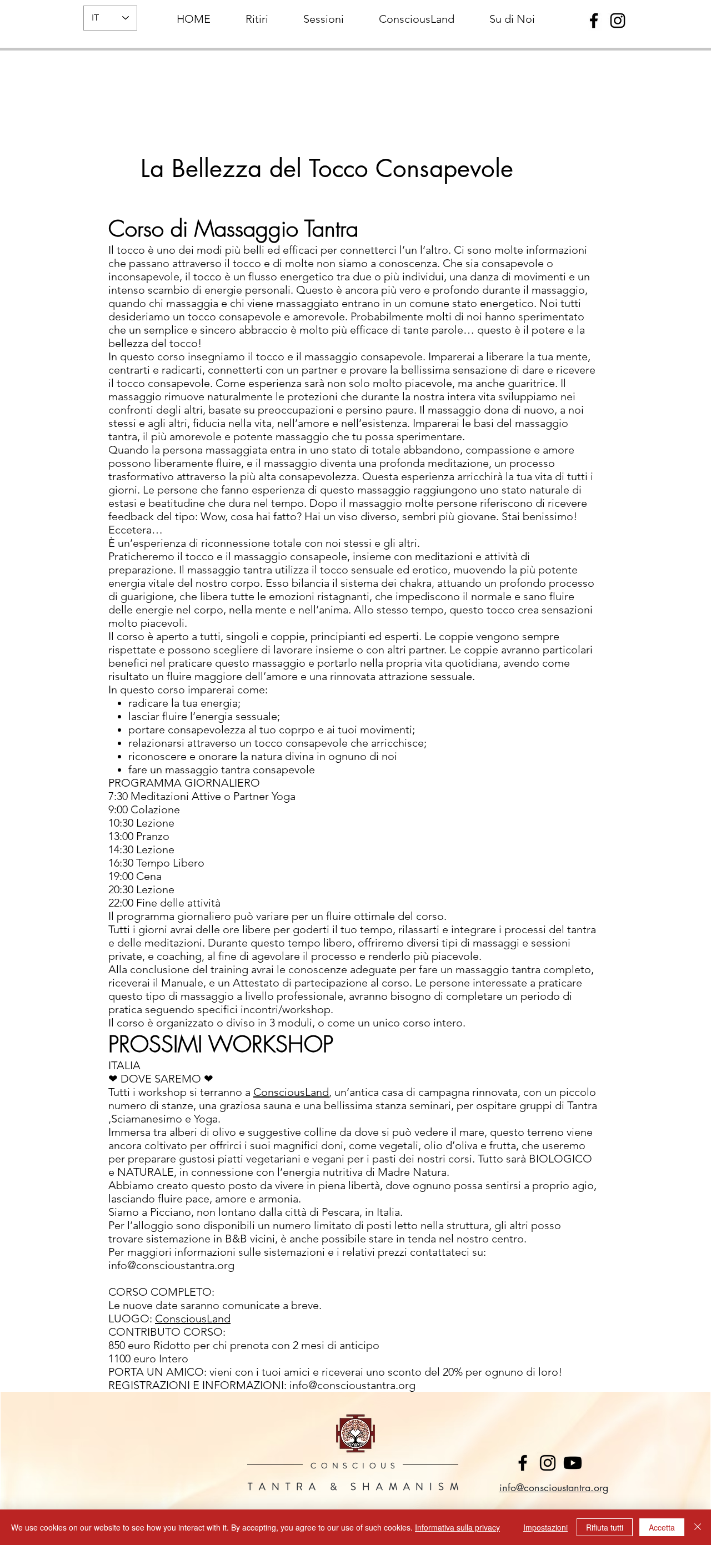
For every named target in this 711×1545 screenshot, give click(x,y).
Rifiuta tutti (604, 1527)
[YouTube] (572, 1462)
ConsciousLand (291, 1092)
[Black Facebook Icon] (594, 21)
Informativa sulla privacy (457, 1527)
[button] (257, 14)
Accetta (662, 1527)
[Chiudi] (697, 1527)
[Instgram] (547, 1462)
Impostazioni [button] (545, 1527)
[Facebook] (522, 1462)
